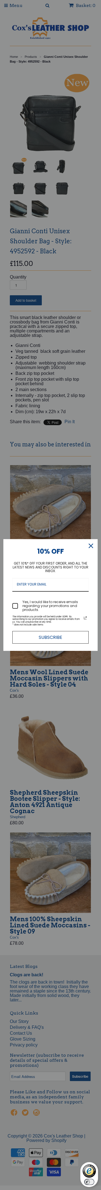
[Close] (91, 546)
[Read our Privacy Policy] (85, 618)
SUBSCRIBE (50, 637)
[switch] (89, 1182)
